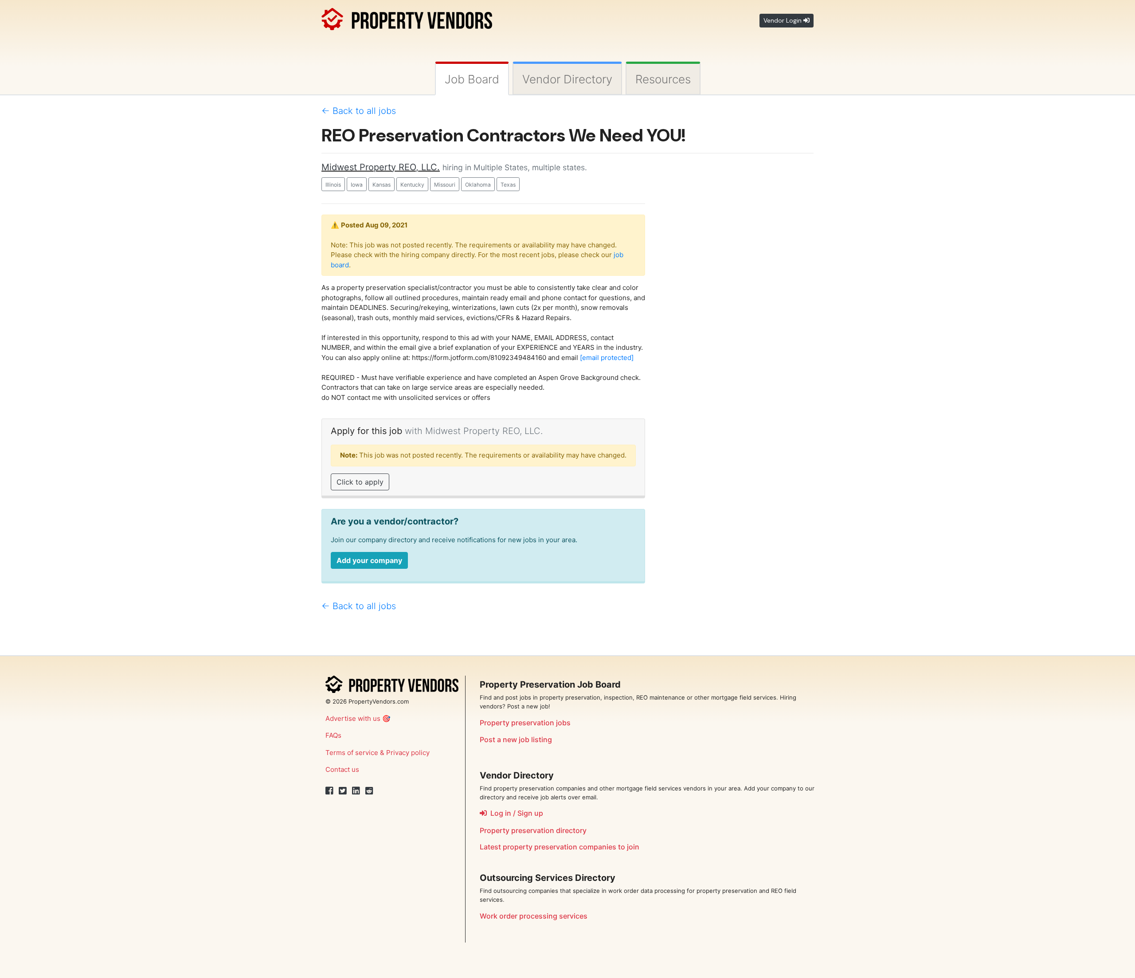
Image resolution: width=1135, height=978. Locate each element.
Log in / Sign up (515, 813)
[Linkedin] (356, 791)
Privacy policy (408, 752)
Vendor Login (783, 20)
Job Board (472, 79)
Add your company (369, 560)
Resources (663, 79)
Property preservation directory (533, 830)
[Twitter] (343, 791)
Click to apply (360, 481)
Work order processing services (533, 915)
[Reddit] (369, 791)
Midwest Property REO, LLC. (380, 167)
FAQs (333, 735)
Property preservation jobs (525, 722)
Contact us (342, 769)
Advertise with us (352, 718)
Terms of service (351, 752)
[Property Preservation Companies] (406, 17)
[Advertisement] (735, 293)
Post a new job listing (516, 739)
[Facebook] (329, 791)
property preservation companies (559, 846)
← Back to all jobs (358, 111)
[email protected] (607, 357)
